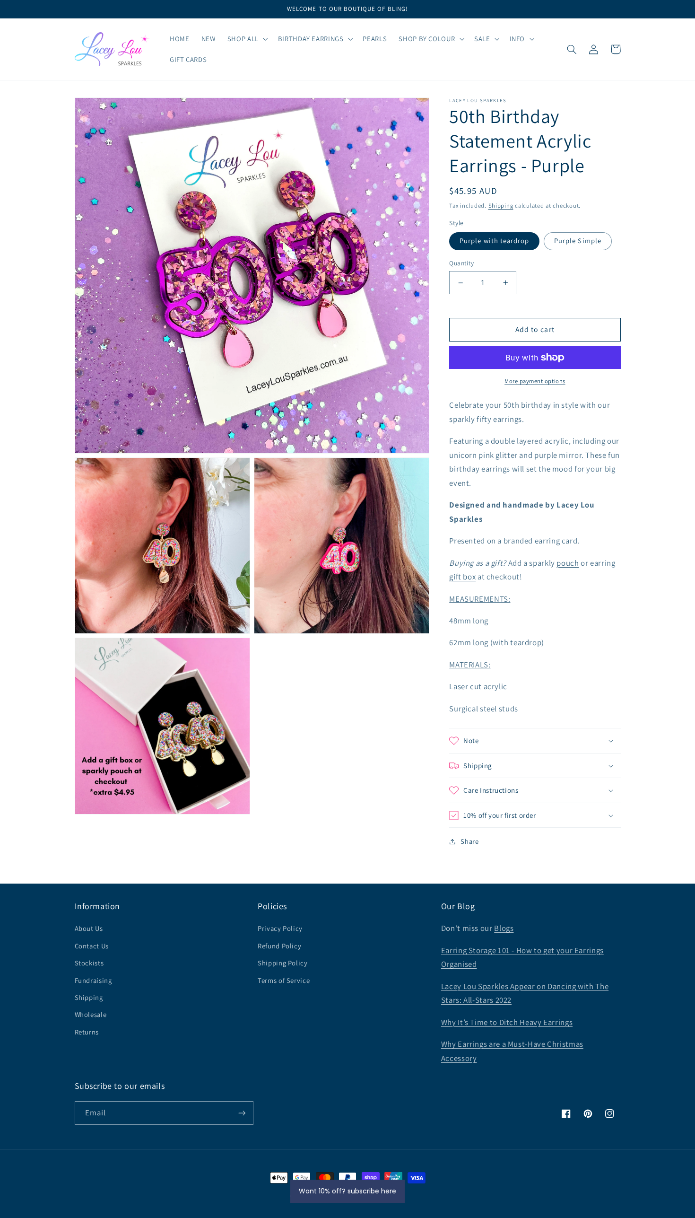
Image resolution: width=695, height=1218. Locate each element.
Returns (87, 1031)
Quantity (461, 263)
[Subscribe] (241, 1112)
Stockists (89, 962)
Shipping (500, 206)
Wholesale (91, 1014)
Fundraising (93, 980)
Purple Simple (577, 240)
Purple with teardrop (494, 240)
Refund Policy (279, 945)
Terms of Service (284, 980)
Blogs (503, 928)
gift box (462, 576)
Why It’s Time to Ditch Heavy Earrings (507, 1022)
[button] (246, 38)
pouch (567, 563)
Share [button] (469, 841)
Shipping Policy (282, 962)
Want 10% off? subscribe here (347, 1191)
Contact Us (92, 945)
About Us (89, 928)
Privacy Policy (280, 928)
